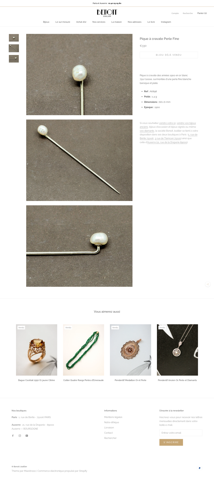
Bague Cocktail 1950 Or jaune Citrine (36, 380)
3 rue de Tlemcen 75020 (168, 138)
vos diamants (147, 130)
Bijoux (46, 22)
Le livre (151, 22)
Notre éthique (111, 422)
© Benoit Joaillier (19, 466)
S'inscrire (171, 442)
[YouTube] (27, 435)
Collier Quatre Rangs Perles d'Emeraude (83, 380)
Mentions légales (113, 417)
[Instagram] (20, 435)
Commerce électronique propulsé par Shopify (62, 471)
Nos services (98, 22)
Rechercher (110, 438)
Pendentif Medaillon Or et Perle (130, 380)
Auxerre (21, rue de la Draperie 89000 (167, 142)
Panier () (202, 13)
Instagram (166, 22)
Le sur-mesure (62, 22)
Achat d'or (81, 22)
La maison (116, 22)
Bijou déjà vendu (169, 55)
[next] (205, 352)
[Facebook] (13, 435)
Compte (175, 13)
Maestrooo (30, 471)
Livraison (109, 427)
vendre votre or (167, 123)
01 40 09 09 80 (114, 3)
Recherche (188, 13)
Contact (108, 432)
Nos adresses (134, 22)
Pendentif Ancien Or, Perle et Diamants (177, 380)
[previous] (9, 352)
